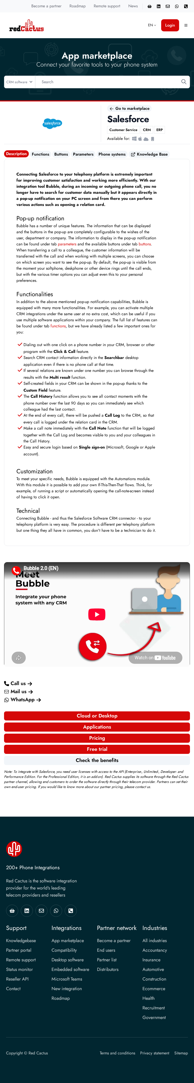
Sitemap (181, 1053)
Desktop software (68, 960)
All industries (154, 940)
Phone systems (112, 154)
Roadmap (77, 6)
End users (106, 950)
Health (148, 998)
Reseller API (17, 979)
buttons (145, 244)
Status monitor (19, 969)
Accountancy (154, 950)
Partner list (106, 960)
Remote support (107, 6)
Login (170, 25)
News (133, 6)
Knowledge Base (152, 154)
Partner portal (18, 950)
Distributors (107, 969)
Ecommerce (153, 988)
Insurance (151, 960)
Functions (40, 154)
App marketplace (68, 940)
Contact (13, 988)
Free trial (97, 749)
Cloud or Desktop (97, 715)
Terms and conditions (117, 1053)
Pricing (97, 738)
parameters (67, 244)
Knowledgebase (21, 940)
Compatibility (64, 950)
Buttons (61, 154)
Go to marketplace (132, 108)
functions (58, 326)
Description (16, 154)
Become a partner (46, 6)
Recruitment (153, 1008)
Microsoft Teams (67, 979)
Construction (154, 979)
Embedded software (70, 969)
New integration (67, 988)
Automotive (153, 969)
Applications (97, 727)
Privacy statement (154, 1053)
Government (154, 1017)
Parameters (83, 154)
